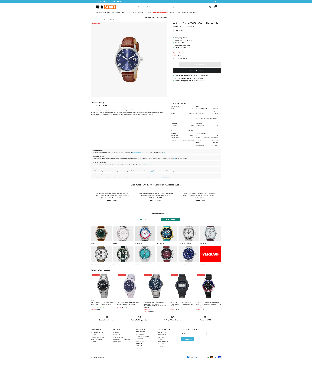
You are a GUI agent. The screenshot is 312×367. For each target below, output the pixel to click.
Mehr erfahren (165, 177)
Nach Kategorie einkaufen (103, 12)
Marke (118, 12)
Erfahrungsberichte (119, 337)
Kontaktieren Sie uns (97, 332)
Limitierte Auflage (163, 341)
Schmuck (140, 12)
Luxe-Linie (161, 344)
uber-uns (116, 332)
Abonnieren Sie (187, 339)
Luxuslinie (185, 12)
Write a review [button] (170, 219)
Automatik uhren (140, 334)
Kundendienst (96, 329)
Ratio (113, 12)
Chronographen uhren (142, 336)
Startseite (98, 19)
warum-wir (116, 334)
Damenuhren (162, 334)
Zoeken (173, 7)
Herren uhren (162, 332)
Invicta (182, 26)
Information (117, 329)
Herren (123, 12)
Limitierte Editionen (175, 12)
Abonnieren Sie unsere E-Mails (190, 330)
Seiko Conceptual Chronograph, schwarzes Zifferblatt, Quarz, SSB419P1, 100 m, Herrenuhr (102, 304)
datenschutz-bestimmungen (121, 339)
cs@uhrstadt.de (136, 152)
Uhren (134, 12)
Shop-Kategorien (164, 329)
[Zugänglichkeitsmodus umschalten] (215, 1)
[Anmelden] (210, 7)
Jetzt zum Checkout (196, 70)
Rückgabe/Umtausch (97, 339)
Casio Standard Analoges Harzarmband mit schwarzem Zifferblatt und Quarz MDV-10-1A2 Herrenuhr (208, 304)
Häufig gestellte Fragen (97, 337)
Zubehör (160, 339)
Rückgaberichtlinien (146, 164)
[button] (177, 62)
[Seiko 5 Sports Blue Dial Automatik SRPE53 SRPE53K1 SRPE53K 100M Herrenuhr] (129, 285)
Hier (152, 171)
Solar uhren (139, 345)
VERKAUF (161, 346)
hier (164, 152)
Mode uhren (139, 343)
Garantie (93, 341)
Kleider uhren (140, 341)
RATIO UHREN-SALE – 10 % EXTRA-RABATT (110, 1)
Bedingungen (117, 341)
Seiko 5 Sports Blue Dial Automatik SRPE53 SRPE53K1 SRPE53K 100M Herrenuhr (128, 303)
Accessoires (148, 12)
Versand (93, 334)
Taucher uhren (140, 338)
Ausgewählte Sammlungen (141, 330)
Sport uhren (139, 348)
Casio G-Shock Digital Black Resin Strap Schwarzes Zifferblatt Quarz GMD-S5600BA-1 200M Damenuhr (182, 304)
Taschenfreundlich (194, 12)
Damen (129, 12)
